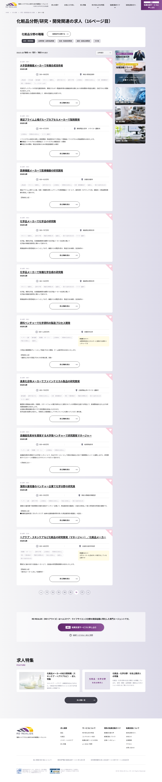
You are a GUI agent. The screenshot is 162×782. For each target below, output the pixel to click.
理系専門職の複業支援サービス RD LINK (70, 760)
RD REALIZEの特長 (98, 5)
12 (53, 592)
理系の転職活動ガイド (112, 728)
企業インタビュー (110, 740)
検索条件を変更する (58, 34)
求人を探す (54, 5)
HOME (7, 12)
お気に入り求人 (69, 5)
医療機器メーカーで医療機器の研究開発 (41, 170)
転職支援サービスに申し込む (151, 5)
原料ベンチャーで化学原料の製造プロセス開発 (45, 323)
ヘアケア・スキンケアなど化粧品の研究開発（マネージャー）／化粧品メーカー (63, 537)
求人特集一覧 (81, 700)
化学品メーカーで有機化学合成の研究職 (41, 272)
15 (70, 592)
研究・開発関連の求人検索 (28, 12)
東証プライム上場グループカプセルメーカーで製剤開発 (50, 119)
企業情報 (129, 740)
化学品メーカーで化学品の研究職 (38, 221)
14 (65, 592)
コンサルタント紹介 (88, 737)
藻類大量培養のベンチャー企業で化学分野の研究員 (47, 486)
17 (82, 592)
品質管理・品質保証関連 (46, 41)
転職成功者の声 (109, 733)
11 (47, 592)
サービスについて (89, 728)
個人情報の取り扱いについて (42, 760)
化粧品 (62, 737)
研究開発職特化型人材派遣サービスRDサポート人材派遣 (109, 760)
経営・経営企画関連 (83, 41)
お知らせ (129, 737)
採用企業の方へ (131, 5)
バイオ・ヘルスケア (66, 740)
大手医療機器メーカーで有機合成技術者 (41, 65)
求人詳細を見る (65, 103)
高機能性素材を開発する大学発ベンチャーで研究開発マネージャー (56, 435)
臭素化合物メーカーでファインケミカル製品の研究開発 (50, 381)
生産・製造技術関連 (65, 41)
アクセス (129, 744)
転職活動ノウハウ (110, 737)
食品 (61, 733)
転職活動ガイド (115, 5)
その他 (97, 41)
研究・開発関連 (28, 41)
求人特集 (83, 5)
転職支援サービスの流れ (90, 740)
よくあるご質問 (87, 744)
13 (59, 592)
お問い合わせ (130, 748)
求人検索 (14, 12)
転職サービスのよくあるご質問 (83, 635)
